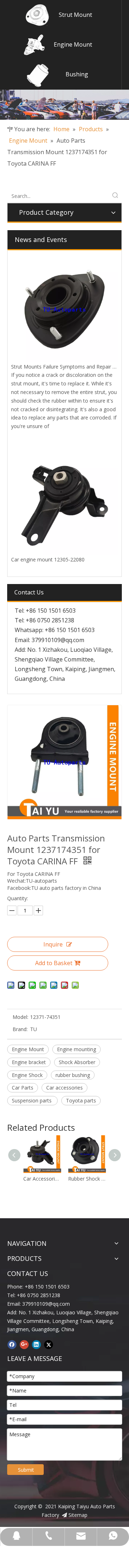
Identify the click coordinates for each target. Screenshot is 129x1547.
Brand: (20, 1029)
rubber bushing (73, 1075)
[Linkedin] (36, 1344)
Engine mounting (76, 1049)
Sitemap (77, 1515)
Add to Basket (53, 963)
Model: (20, 1017)
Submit (26, 1469)
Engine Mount (73, 44)
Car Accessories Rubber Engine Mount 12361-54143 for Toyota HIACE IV (106, 1178)
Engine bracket (29, 1062)
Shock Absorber (77, 1062)
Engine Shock (27, 1075)
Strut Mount (75, 15)
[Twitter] (48, 1344)
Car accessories (64, 1087)
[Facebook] (12, 1344)
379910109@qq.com (58, 640)
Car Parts (22, 1087)
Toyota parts (81, 1100)
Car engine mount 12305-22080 (48, 559)
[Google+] (24, 1344)
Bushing (77, 74)
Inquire (53, 944)
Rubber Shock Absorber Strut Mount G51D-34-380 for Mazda (61, 1178)
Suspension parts (32, 1100)
